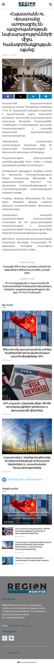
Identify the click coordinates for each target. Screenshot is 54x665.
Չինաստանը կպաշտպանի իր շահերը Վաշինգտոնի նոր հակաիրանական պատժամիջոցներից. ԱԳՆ (27, 352)
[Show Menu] (3, 4)
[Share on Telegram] (46, 96)
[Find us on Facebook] (4, 638)
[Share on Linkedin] (33, 96)
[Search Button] (50, 4)
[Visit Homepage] (27, 4)
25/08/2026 (7, 360)
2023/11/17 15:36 (9, 55)
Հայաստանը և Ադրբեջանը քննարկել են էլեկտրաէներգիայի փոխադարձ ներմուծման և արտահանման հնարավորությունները (27, 462)
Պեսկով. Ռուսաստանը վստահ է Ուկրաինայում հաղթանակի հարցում (32, 559)
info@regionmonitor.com (19, 625)
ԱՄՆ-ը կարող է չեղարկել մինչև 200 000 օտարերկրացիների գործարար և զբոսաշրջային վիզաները (27, 406)
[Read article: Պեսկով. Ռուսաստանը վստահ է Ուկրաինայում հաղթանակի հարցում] (7, 561)
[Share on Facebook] (8, 96)
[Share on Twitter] (21, 96)
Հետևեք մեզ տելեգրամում (25, 479)
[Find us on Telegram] (11, 638)
